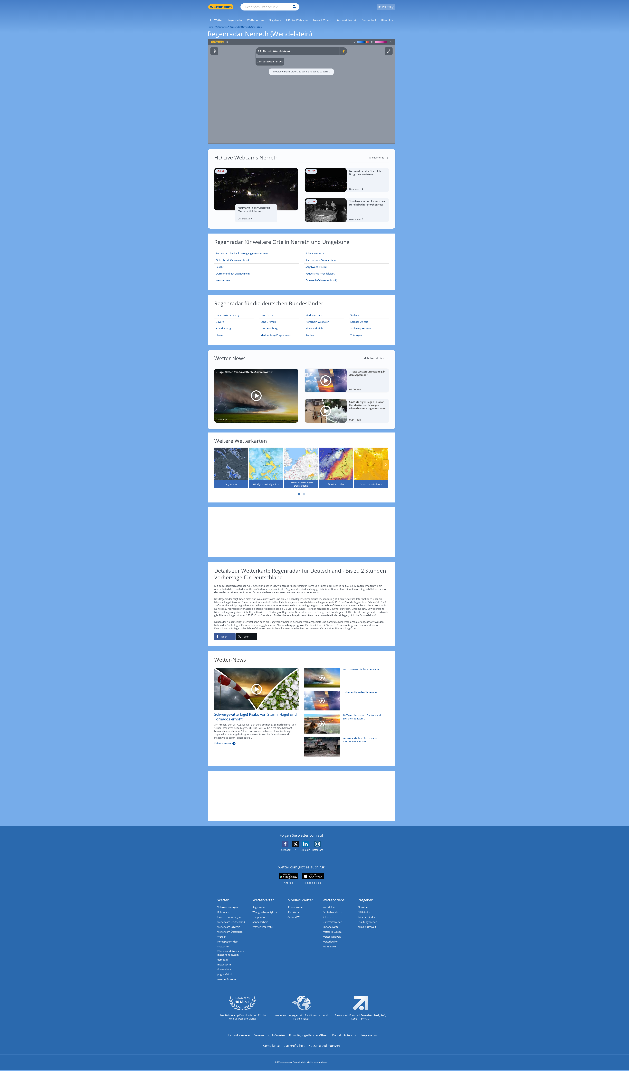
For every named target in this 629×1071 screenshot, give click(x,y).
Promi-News (329, 946)
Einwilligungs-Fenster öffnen (308, 1035)
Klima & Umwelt (367, 926)
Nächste (385, 465)
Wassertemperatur (262, 926)
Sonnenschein (260, 922)
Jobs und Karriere (238, 1035)
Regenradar (258, 907)
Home (210, 26)
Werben (221, 936)
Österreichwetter (332, 922)
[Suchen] (293, 6)
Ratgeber (365, 899)
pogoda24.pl (224, 974)
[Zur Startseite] (221, 7)
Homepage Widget (227, 941)
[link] (216, 20)
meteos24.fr (224, 964)
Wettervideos (334, 899)
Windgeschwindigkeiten (265, 912)
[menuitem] (216, 20)
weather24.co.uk (226, 979)
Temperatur (259, 917)
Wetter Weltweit (332, 936)
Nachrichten (329, 907)
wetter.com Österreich (230, 931)
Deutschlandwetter (333, 912)
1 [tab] (299, 494)
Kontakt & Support (344, 1035)
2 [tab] (303, 494)
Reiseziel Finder (366, 917)
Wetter (223, 899)
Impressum (369, 1035)
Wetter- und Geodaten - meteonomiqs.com (230, 953)
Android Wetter (296, 917)
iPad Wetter (294, 912)
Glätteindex (364, 912)
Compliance (271, 1046)
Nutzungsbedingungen (324, 1046)
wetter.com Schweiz (228, 926)
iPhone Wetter (295, 907)
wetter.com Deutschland (231, 922)
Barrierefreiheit (294, 1046)
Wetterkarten (221, 26)
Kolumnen (223, 912)
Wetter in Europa (332, 931)
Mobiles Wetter (300, 899)
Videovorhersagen (227, 907)
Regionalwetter (331, 926)
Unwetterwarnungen (229, 917)
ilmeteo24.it (224, 969)
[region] (301, 91)
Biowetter (363, 907)
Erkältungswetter (367, 922)
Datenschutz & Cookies (269, 1035)
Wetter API (223, 946)
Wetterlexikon (330, 941)
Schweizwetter (331, 917)
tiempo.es (223, 959)
